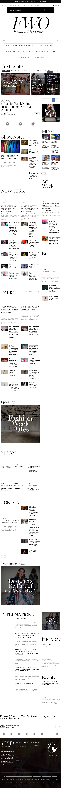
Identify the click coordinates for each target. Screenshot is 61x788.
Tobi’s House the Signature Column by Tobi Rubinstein (34, 143)
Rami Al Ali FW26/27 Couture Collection (13, 373)
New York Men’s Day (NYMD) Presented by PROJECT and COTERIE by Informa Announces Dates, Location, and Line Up (34, 229)
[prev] (56, 71)
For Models (30, 45)
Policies (30, 776)
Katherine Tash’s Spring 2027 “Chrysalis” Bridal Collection (54, 289)
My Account (37, 5)
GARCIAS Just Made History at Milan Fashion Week (6, 468)
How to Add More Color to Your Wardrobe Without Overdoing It (9, 156)
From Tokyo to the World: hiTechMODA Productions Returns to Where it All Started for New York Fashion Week (14, 228)
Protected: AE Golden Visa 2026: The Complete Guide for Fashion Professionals (36, 175)
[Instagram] (56, 5)
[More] (57, 100)
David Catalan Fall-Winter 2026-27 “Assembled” (19, 487)
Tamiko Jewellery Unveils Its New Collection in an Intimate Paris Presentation (14, 349)
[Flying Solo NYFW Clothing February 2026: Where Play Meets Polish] (4, 274)
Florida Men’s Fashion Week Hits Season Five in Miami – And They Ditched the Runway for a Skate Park (46, 146)
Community (16, 51)
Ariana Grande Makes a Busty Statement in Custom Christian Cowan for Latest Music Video (29, 207)
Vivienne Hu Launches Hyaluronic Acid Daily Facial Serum (50, 683)
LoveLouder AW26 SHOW (33, 550)
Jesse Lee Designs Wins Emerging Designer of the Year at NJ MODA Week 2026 (14, 244)
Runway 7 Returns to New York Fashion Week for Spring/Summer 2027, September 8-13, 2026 (10, 207)
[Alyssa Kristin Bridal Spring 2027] (45, 298)
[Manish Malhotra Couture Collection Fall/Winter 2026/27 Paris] (4, 360)
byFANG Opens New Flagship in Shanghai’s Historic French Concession (34, 374)
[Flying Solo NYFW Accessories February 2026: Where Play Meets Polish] (24, 274)
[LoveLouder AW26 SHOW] (24, 551)
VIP (32, 5)
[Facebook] (53, 5)
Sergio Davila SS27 (19, 466)
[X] (59, 5)
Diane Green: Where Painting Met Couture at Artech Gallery (34, 243)
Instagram (36, 745)
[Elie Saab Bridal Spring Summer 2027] (51, 263)
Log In (44, 5)
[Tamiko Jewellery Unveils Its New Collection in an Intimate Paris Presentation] (4, 346)
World (34, 77)
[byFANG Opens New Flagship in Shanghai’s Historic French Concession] (24, 372)
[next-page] (5, 183)
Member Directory (29, 51)
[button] (3, 40)
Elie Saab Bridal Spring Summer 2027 (49, 272)
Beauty (30, 291)
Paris (28, 5)
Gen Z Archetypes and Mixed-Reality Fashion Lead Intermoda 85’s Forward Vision (27, 669)
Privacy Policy (56, 779)
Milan (25, 5)
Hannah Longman (6, 160)
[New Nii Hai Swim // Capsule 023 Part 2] (24, 151)
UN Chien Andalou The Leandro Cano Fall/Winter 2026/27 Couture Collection (14, 386)
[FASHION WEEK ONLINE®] (30, 26)
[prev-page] (2, 183)
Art (26, 291)
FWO (2, 152)
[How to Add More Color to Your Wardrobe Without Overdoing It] (10, 146)
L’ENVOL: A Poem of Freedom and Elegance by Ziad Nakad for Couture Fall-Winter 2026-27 (34, 349)
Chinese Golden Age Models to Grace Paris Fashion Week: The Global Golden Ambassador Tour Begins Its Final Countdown (10, 310)
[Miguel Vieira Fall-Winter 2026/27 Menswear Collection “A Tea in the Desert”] (34, 479)
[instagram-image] (7, 123)
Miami (43, 139)
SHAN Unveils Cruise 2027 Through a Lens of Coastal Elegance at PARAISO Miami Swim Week (55, 166)
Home (3, 5)
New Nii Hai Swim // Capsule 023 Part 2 (34, 151)
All (31, 136)
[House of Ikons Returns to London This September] (52, 89)
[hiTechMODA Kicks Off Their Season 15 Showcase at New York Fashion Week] (4, 254)
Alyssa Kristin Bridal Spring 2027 (53, 298)
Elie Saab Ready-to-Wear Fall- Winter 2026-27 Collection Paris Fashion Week (34, 256)
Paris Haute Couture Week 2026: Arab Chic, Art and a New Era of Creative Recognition (30, 309)
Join (6, 5)
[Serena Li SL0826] (38, 78)
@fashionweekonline (14, 113)
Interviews (45, 657)
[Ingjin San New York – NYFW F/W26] (24, 266)
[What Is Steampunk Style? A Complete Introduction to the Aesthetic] (24, 508)
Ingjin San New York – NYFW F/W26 (34, 266)
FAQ (52, 51)
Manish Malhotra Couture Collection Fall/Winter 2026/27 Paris (13, 362)
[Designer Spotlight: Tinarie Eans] (51, 653)
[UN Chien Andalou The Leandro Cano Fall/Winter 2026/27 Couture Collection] (4, 384)
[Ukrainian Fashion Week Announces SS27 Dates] (7, 687)
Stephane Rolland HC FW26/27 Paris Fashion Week (33, 385)
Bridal (44, 269)
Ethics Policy (54, 776)
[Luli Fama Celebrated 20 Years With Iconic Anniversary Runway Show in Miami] (46, 158)
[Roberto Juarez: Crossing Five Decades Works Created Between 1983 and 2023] (45, 238)
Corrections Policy (37, 776)
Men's (16, 483)
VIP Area (7, 45)
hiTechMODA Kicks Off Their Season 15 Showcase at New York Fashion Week (14, 256)
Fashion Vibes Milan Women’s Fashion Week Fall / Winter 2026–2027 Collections (6, 488)
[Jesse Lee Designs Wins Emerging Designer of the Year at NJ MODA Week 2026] (4, 242)
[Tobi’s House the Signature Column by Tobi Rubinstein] (24, 142)
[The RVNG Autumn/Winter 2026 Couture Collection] (24, 360)
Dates (39, 45)
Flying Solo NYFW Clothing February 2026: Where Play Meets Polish (14, 275)
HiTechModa (39, 57)
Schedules (6, 51)
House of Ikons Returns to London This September (10, 521)
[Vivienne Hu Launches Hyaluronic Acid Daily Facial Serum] (51, 693)
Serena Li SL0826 (17, 70)
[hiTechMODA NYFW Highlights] (4, 266)
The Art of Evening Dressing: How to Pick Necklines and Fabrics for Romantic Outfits (33, 163)
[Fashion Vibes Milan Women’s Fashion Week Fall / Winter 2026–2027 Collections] (7, 479)
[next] (58, 71)
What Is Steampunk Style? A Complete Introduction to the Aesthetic (33, 511)
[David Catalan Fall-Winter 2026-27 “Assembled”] (20, 479)
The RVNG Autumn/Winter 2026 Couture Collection (34, 361)
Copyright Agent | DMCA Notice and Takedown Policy (16, 776)
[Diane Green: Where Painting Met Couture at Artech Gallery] (24, 242)
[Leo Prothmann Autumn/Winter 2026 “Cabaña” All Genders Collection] (24, 541)
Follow (36, 113)
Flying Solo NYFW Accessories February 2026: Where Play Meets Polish (33, 276)
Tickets (21, 45)
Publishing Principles (46, 776)
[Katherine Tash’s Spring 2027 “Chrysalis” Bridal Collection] (45, 287)
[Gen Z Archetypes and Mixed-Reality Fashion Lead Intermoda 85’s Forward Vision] (7, 672)
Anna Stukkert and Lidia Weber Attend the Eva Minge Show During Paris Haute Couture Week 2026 (34, 331)
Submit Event (48, 45)
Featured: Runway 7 (27, 57)
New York (13, 5)
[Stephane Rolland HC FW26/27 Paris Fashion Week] (24, 384)
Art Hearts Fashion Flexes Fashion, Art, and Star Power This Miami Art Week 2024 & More (51, 206)
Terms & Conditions (46, 779)
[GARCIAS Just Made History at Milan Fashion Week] (7, 460)
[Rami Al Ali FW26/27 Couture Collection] (4, 372)
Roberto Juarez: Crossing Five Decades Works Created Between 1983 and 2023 (54, 240)
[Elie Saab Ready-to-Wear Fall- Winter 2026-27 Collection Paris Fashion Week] (24, 254)
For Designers (43, 51)
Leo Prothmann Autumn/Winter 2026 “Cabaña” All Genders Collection (34, 542)
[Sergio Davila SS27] (20, 460)
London (19, 5)
